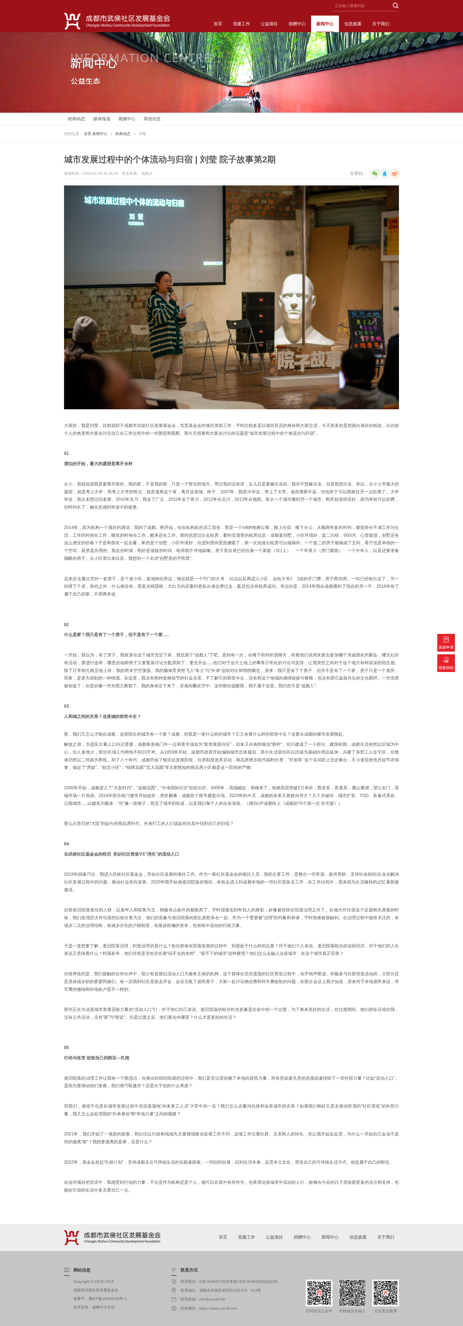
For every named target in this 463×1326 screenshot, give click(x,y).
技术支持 (80, 1307)
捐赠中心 (297, 23)
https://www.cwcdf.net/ (218, 1308)
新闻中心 (325, 23)
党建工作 (241, 23)
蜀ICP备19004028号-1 (107, 1298)
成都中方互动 (103, 1307)
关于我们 (380, 23)
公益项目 (269, 23)
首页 (218, 23)
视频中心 (127, 118)
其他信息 (152, 118)
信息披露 (352, 23)
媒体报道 (101, 118)
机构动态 (76, 118)
